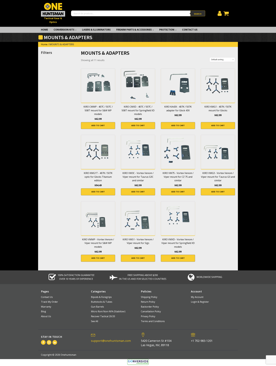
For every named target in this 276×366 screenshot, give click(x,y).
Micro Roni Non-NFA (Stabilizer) (108, 311)
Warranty (46, 306)
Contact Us (189, 29)
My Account (197, 297)
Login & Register (200, 301)
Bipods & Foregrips (101, 297)
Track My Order (49, 301)
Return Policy (148, 301)
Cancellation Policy (151, 311)
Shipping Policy (149, 297)
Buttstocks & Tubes (101, 301)
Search (198, 14)
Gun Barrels (97, 306)
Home (44, 29)
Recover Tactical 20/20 (103, 316)
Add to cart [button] (98, 125)
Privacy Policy (148, 316)
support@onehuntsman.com (111, 341)
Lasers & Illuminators (96, 29)
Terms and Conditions (153, 321)
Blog (43, 311)
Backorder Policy (150, 306)
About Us (46, 316)
